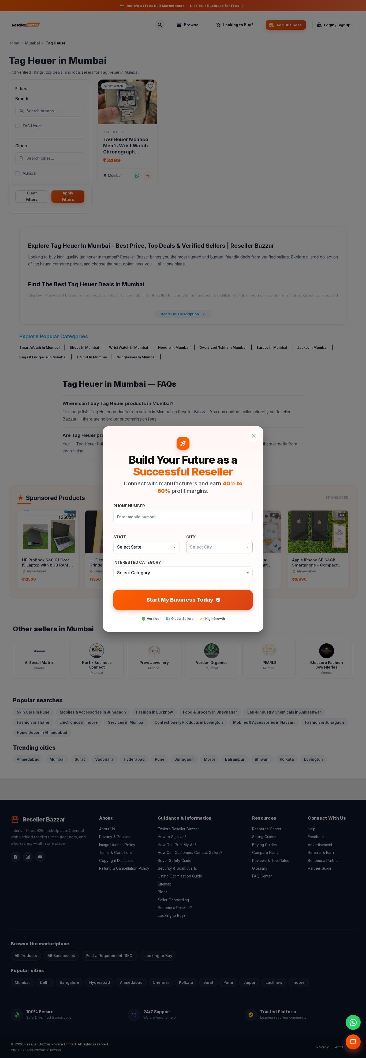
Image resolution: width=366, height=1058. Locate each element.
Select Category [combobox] (133, 572)
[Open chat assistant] (353, 1041)
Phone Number (129, 506)
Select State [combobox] (129, 547)
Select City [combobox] (201, 547)
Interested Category (137, 562)
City (191, 537)
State (119, 537)
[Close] (253, 435)
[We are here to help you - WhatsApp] (353, 1022)
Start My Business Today (179, 599)
